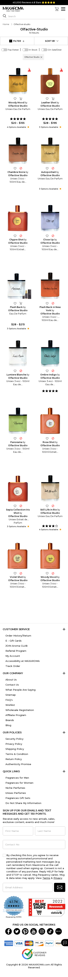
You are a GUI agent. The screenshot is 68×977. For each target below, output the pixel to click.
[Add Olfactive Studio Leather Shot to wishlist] (47, 98)
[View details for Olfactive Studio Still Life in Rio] (50, 488)
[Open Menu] (63, 9)
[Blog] (58, 931)
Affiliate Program (15, 715)
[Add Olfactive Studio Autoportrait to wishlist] (47, 168)
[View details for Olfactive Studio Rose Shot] (50, 420)
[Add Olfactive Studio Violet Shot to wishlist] (15, 573)
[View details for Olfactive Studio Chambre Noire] (18, 150)
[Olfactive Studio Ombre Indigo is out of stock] (53, 371)
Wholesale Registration (19, 710)
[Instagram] (42, 931)
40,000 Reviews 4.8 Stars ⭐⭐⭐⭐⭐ (34, 2)
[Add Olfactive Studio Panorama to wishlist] (15, 438)
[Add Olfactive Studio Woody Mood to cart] (21, 98)
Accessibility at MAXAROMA (22, 660)
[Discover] (39, 943)
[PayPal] (49, 943)
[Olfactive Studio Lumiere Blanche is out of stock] (21, 371)
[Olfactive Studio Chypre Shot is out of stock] (21, 235)
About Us (11, 679)
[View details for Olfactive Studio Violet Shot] (18, 556)
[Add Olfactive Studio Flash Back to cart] (21, 303)
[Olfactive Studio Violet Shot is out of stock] (21, 573)
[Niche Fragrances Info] (28, 127)
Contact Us (12, 684)
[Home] (13, 9)
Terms (46, 878)
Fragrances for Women (19, 782)
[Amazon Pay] (59, 943)
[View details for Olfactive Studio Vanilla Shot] (50, 556)
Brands (9, 720)
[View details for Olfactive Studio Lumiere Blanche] (18, 353)
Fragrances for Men (17, 777)
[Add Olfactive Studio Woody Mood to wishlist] (15, 98)
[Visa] (19, 943)
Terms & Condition (16, 754)
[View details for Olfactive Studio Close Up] (50, 218)
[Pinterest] (25, 931)
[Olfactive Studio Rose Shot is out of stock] (53, 438)
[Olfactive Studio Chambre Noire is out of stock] (21, 168)
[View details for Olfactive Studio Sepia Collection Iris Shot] (18, 488)
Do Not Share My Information (23, 803)
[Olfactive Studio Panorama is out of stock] (21, 438)
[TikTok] (50, 931)
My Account (12, 655)
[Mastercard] (29, 943)
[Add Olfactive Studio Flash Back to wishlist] (15, 303)
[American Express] (8, 943)
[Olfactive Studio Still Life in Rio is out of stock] (53, 505)
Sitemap (10, 694)
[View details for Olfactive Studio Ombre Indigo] (50, 353)
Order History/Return (18, 635)
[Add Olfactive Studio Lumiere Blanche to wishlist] (15, 371)
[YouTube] (33, 931)
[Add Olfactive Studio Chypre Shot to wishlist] (15, 235)
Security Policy (14, 738)
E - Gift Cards (13, 640)
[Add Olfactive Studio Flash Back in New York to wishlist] (47, 303)
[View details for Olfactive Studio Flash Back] (18, 285)
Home (6, 24)
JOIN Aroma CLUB (16, 645)
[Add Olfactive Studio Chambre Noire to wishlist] (15, 168)
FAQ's (9, 699)
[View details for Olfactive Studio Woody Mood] (18, 81)
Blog (8, 725)
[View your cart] (57, 9)
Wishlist (10, 704)
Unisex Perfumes (15, 792)
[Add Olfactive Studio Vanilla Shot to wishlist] (47, 573)
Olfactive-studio (34, 30)
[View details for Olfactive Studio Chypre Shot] (18, 218)
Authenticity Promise (18, 764)
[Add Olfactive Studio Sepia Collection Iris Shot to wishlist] (15, 505)
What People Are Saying (20, 689)
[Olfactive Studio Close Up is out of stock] (53, 235)
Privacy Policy (13, 743)
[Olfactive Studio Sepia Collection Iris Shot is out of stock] (21, 505)
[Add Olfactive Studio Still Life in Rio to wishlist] (47, 505)
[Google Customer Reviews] (34, 953)
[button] (41, 57)
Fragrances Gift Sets (17, 798)
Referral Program (15, 650)
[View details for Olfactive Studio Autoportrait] (50, 150)
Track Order (12, 666)
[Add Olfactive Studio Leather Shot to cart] (53, 98)
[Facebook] (8, 931)
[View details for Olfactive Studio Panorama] (18, 420)
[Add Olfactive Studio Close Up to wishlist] (47, 235)
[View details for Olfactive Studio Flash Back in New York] (50, 285)
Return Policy (13, 759)
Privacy (57, 878)
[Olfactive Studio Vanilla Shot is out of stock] (53, 573)
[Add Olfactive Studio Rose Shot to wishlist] (47, 438)
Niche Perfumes (15, 787)
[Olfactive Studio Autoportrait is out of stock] (53, 168)
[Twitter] (17, 931)
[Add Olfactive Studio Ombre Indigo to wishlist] (47, 371)
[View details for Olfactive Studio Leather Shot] (50, 81)
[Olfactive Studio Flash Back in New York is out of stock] (53, 303)
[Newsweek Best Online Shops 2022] (46, 907)
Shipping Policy (14, 748)
